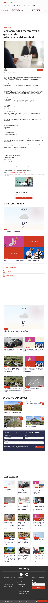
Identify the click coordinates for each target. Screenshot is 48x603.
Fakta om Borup (21, 586)
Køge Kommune (21, 589)
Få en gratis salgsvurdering (23, 591)
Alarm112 (4, 5)
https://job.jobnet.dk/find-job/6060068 (17, 172)
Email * (26, 435)
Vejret (33, 5)
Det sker (18, 5)
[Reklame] (24, 181)
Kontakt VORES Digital (7, 586)
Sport (29, 5)
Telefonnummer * (8, 435)
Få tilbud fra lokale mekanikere (24, 593)
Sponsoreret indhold (22, 595)
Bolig (9, 5)
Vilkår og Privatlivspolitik (8, 584)
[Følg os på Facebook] (21, 574)
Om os (4, 581)
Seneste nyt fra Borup (22, 581)
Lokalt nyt (24, 5)
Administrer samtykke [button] (7, 588)
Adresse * (6, 440)
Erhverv (13, 5)
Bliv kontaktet (39, 447)
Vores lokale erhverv (22, 582)
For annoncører (6, 582)
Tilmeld (24, 197)
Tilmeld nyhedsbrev (42, 601)
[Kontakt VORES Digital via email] (26, 574)
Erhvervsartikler (21, 588)
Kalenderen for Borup (22, 584)
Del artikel (39, 69)
